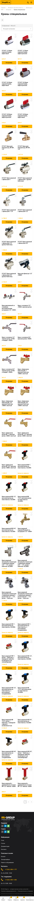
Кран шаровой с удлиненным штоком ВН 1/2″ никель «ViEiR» (9, 785)
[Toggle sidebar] (2, 20)
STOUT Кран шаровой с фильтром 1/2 (25, 210)
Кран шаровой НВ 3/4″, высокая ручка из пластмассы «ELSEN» (25, 721)
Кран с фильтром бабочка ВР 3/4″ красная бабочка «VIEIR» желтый (23, 403)
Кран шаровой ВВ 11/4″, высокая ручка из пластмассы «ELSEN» (24, 499)
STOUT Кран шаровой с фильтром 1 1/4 (9, 210)
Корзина (10, 899)
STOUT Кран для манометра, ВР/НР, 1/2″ (24, 147)
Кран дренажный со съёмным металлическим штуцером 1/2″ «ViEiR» (9, 308)
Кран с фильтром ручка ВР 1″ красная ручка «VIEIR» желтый (9, 434)
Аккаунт (3, 900)
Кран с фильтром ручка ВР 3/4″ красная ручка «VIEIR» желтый (9, 466)
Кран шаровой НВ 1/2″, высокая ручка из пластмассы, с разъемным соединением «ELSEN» (9, 691)
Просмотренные (30, 900)
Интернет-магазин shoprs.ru (15, 7)
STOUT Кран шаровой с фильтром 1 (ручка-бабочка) (25, 179)
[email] (2, 826)
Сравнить (22, 899)
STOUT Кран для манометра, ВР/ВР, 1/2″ (8, 147)
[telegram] (5, 826)
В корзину (9, 62)
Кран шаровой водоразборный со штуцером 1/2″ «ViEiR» (25, 530)
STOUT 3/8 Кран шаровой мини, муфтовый (23, 115)
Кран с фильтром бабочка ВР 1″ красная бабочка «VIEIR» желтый (23, 371)
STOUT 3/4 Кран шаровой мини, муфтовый (7, 84)
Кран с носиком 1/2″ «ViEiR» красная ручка (25, 306)
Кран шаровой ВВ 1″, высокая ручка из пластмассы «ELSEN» (24, 466)
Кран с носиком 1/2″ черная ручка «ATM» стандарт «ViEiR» (8, 339)
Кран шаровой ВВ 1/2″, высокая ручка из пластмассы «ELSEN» (9, 498)
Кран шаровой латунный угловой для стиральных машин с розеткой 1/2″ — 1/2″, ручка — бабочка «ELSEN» (9, 595)
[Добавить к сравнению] (15, 37)
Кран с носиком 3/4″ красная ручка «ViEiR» (25, 338)
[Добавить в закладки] (15, 35)
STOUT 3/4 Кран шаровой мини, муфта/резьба (23, 84)
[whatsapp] (8, 826)
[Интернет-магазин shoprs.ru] (6, 2)
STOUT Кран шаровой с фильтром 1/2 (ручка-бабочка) (9, 243)
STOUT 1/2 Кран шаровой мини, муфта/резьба (23, 52)
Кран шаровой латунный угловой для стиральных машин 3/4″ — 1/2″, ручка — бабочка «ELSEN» (25, 563)
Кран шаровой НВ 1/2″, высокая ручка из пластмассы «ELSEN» (25, 657)
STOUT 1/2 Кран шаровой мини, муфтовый (7, 52)
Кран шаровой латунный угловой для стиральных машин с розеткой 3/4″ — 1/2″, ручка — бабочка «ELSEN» (25, 595)
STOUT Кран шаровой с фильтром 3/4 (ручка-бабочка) (9, 275)
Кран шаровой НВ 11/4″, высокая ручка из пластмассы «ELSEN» (24, 690)
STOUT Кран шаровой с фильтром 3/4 (25, 242)
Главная (3, 7)
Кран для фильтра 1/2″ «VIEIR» (25, 274)
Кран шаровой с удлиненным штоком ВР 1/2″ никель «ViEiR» (25, 785)
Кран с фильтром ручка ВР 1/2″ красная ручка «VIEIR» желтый (25, 434)
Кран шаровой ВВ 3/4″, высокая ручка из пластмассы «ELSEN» (9, 530)
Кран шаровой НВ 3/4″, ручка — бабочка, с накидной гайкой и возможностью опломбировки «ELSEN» (25, 755)
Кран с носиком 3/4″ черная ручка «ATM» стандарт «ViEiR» (8, 370)
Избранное (16, 899)
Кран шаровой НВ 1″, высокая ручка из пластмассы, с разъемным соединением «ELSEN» (24, 627)
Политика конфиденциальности (8, 891)
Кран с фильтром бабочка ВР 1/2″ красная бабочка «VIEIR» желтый (7, 403)
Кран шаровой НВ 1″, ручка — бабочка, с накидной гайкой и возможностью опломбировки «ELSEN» (8, 659)
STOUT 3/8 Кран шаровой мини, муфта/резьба (7, 115)
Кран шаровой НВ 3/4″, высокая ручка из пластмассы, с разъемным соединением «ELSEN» (9, 755)
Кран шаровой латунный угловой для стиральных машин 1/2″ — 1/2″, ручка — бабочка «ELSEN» (9, 563)
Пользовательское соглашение (25, 891)
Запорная (8, 9)
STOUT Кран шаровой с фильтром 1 (9, 178)
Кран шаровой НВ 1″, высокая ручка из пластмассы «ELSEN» (8, 625)
